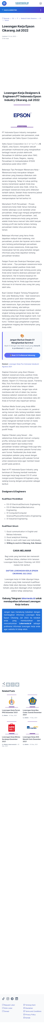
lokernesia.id (28, 598)
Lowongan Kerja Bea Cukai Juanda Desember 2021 (32, 712)
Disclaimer (29, 1008)
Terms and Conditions (33, 1011)
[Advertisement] (22, 64)
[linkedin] (16, 998)
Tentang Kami (30, 1005)
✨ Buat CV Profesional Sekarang (22, 355)
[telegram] (17, 685)
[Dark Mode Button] (40, 3)
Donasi (6, 1011)
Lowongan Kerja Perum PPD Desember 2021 (11, 711)
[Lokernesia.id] (22, 3)
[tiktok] (3, 998)
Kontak (27, 1018)
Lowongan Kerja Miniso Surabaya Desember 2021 (11, 739)
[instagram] (7, 998)
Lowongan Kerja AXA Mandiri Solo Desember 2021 (32, 739)
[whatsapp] (13, 685)
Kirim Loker (8, 1008)
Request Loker (9, 1005)
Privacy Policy (30, 1015)
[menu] (4, 3)
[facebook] (8, 685)
